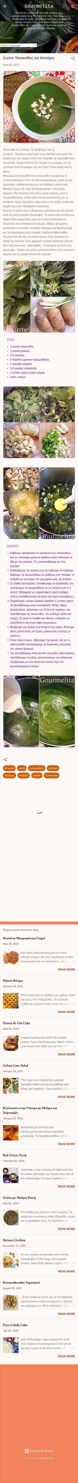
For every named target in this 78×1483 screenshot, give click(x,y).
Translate (27, 48)
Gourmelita (39, 6)
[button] (73, 59)
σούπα (37, 775)
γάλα (22, 768)
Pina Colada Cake (15, 1325)
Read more (66, 969)
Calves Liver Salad (15, 1066)
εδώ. (65, 232)
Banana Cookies (14, 1240)
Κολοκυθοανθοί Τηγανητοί (21, 1283)
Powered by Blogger (41, 1450)
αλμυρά (9, 768)
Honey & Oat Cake (16, 1023)
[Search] (73, 7)
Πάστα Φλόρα (13, 981)
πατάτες (9, 775)
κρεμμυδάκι (37, 768)
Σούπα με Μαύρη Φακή (19, 1198)
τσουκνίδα (52, 775)
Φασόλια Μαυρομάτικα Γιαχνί (24, 938)
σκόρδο (23, 775)
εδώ (56, 232)
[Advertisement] (39, 890)
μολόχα (53, 768)
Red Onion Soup (15, 1155)
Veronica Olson (47, 1458)
